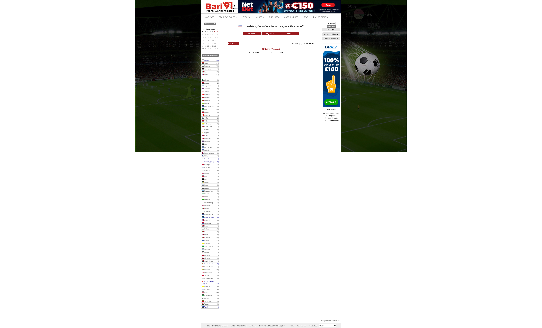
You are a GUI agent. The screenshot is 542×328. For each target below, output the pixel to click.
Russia (211, 240)
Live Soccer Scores (331, 120)
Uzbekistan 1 (210, 298)
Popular (330, 29)
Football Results (331, 118)
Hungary (211, 170)
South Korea (211, 267)
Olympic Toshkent (255, 52)
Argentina (211, 86)
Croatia (211, 129)
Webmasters (301, 326)
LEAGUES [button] (246, 17)
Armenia (211, 89)
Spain (211, 63)
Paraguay (211, 223)
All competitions (330, 34)
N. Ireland (211, 211)
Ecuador (211, 141)
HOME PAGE (209, 17)
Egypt (211, 144)
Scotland (211, 249)
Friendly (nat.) (211, 162)
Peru (211, 226)
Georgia (211, 164)
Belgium (211, 100)
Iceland (211, 173)
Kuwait (211, 194)
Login (332, 23)
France (211, 74)
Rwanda (211, 243)
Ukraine (211, 286)
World (211, 307)
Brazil (211, 109)
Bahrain (211, 94)
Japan (211, 188)
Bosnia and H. (211, 106)
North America (211, 217)
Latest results (233, 44)
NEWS (305, 17)
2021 (289, 33)
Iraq (211, 179)
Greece (211, 167)
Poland (211, 229)
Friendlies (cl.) (211, 159)
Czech (211, 135)
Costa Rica (211, 126)
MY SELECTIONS (321, 17)
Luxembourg (211, 202)
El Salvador (211, 147)
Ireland (211, 182)
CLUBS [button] (259, 17)
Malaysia (211, 205)
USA (211, 292)
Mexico (211, 208)
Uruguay (211, 289)
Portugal (211, 232)
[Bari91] (219, 6)
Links (292, 326)
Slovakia (211, 255)
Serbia (211, 252)
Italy (211, 72)
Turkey (211, 275)
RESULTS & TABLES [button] (227, 17)
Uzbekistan (211, 295)
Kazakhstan (211, 191)
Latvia (211, 197)
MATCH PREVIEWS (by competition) (243, 326)
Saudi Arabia (211, 246)
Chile (211, 118)
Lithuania (211, 199)
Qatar (211, 234)
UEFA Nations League (210, 282)
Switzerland (211, 272)
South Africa (211, 261)
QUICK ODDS (274, 17)
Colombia (211, 124)
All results (310, 43)
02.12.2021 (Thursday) (271, 49)
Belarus (211, 97)
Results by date (330, 38)
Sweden (211, 270)
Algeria (211, 80)
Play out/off (270, 33)
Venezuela (211, 301)
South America (211, 264)
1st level (251, 33)
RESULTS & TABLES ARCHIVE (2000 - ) (273, 326)
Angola (211, 83)
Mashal (283, 52)
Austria (211, 91)
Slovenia (211, 258)
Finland (211, 156)
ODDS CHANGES (291, 17)
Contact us (313, 326)
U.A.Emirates (211, 278)
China (211, 121)
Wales (211, 304)
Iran (211, 176)
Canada (211, 115)
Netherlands (211, 214)
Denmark (211, 138)
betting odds (331, 115)
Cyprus (211, 132)
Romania (211, 237)
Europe (211, 60)
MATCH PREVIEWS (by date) (217, 326)
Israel (211, 185)
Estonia (211, 150)
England (211, 66)
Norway (211, 220)
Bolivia (211, 103)
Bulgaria (211, 112)
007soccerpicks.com (331, 113)
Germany (211, 69)
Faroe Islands (211, 153)
